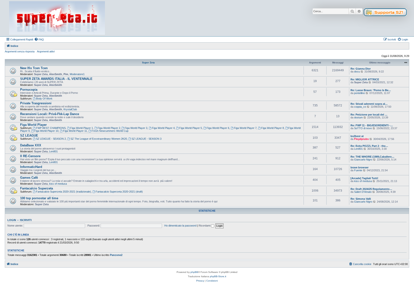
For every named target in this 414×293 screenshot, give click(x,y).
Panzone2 (116, 255)
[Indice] (57, 18)
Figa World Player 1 (81, 128)
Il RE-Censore (30, 156)
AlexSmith (55, 74)
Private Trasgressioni (36, 103)
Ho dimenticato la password (180, 225)
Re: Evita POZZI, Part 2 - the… (369, 145)
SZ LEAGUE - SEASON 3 (146, 138)
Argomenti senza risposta (19, 51)
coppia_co (360, 106)
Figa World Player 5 (190, 128)
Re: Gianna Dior (361, 68)
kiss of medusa (58, 183)
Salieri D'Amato (363, 191)
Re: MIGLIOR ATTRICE (365, 79)
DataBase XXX (30, 145)
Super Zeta (148, 62)
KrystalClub (70, 109)
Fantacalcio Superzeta (36, 188)
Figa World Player (33, 125)
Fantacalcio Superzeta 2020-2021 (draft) (119, 191)
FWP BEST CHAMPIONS (51, 128)
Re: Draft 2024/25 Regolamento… (371, 189)
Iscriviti (26, 220)
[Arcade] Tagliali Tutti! (364, 178)
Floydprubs (361, 139)
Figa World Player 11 (75, 130)
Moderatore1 (77, 74)
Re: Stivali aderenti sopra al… (369, 103)
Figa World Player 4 (163, 128)
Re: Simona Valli (361, 198)
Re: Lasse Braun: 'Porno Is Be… (371, 90)
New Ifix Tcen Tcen (34, 68)
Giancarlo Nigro (363, 159)
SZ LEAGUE (29, 135)
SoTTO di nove (363, 128)
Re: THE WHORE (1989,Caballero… (372, 156)
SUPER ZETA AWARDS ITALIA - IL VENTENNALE (56, 79)
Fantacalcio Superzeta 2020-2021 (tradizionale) (63, 191)
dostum (358, 117)
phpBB (194, 272)
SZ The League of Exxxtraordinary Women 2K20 (98, 138)
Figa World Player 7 (245, 128)
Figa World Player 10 (46, 130)
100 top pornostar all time (39, 198)
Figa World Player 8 (272, 128)
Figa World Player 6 (218, 128)
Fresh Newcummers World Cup (110, 130)
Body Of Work (44, 98)
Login (11, 220)
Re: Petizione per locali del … (369, 114)
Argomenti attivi (46, 51)
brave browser (359, 167)
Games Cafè (29, 177)
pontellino (359, 93)
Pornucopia (28, 89)
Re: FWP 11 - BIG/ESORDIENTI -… (372, 125)
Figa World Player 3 (136, 128)
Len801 (53, 151)
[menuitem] (39, 39)
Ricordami (205, 225)
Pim (65, 74)
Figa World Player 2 (109, 128)
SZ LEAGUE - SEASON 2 (51, 138)
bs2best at (357, 136)
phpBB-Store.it (218, 276)
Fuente (358, 170)
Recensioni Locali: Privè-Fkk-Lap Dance (49, 114)
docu (357, 71)
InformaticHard (31, 167)
